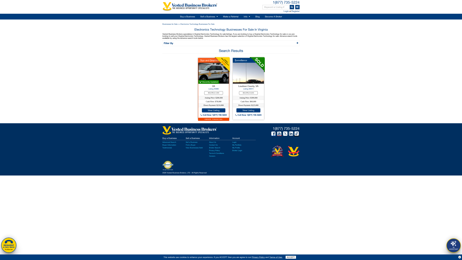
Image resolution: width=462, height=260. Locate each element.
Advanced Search (169, 142)
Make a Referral (230, 16)
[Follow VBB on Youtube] (279, 133)
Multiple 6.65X (248, 93)
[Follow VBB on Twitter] (285, 133)
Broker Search (214, 148)
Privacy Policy (214, 150)
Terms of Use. (275, 257)
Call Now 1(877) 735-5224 (214, 115)
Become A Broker (273, 16)
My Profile (236, 148)
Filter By (169, 43)
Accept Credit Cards (168, 169)
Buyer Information (169, 145)
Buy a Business (187, 16)
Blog (257, 16)
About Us (212, 142)
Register (296, 11)
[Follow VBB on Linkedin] (291, 133)
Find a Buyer (191, 145)
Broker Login (237, 150)
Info (245, 16)
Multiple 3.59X (213, 93)
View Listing (213, 110)
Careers (212, 156)
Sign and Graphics (209, 60)
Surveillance (241, 60)
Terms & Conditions (216, 153)
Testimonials (167, 148)
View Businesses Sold (194, 148)
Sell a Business (207, 16)
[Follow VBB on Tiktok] (296, 133)
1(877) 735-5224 (286, 2)
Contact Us (213, 145)
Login (286, 11)
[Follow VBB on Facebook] (273, 133)
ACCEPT (291, 257)
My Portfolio (236, 145)
